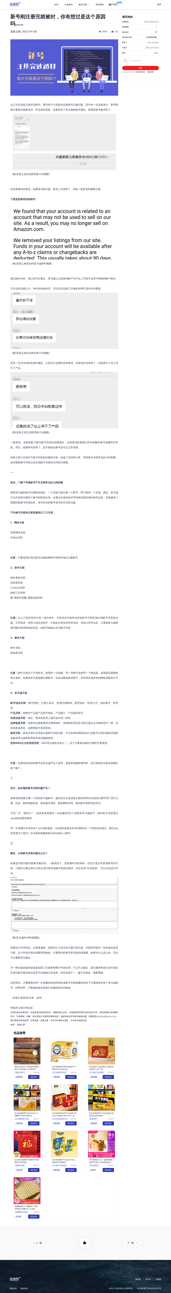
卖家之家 (21, 1024)
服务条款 (13, 1288)
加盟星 (158, 1279)
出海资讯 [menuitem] (69, 4)
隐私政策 (24, 1288)
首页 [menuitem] (56, 4)
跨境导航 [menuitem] (100, 4)
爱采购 (138, 1279)
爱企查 (148, 1279)
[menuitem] (84, 5)
